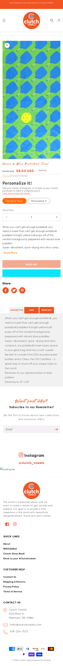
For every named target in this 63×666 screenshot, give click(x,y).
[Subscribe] (56, 429)
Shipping (5, 176)
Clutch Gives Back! (14, 553)
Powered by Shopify (41, 660)
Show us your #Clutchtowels (19, 558)
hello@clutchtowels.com (25, 624)
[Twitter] (15, 290)
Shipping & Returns (14, 581)
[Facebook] (6, 290)
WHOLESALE (10, 548)
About (6, 544)
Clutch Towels (26, 660)
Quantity (8, 210)
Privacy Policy (11, 586)
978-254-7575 (19, 631)
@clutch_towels (31, 463)
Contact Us (9, 577)
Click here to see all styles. (16, 193)
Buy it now (31, 273)
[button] (4, 20)
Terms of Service (12, 591)
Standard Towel (14, 200)
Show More (10, 252)
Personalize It (39, 200)
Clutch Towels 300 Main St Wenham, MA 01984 (21, 613)
